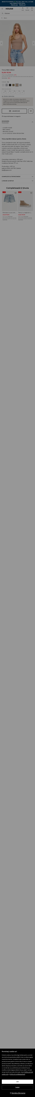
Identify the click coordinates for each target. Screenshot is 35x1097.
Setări (17, 1087)
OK (17, 1082)
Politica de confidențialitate (17, 1074)
